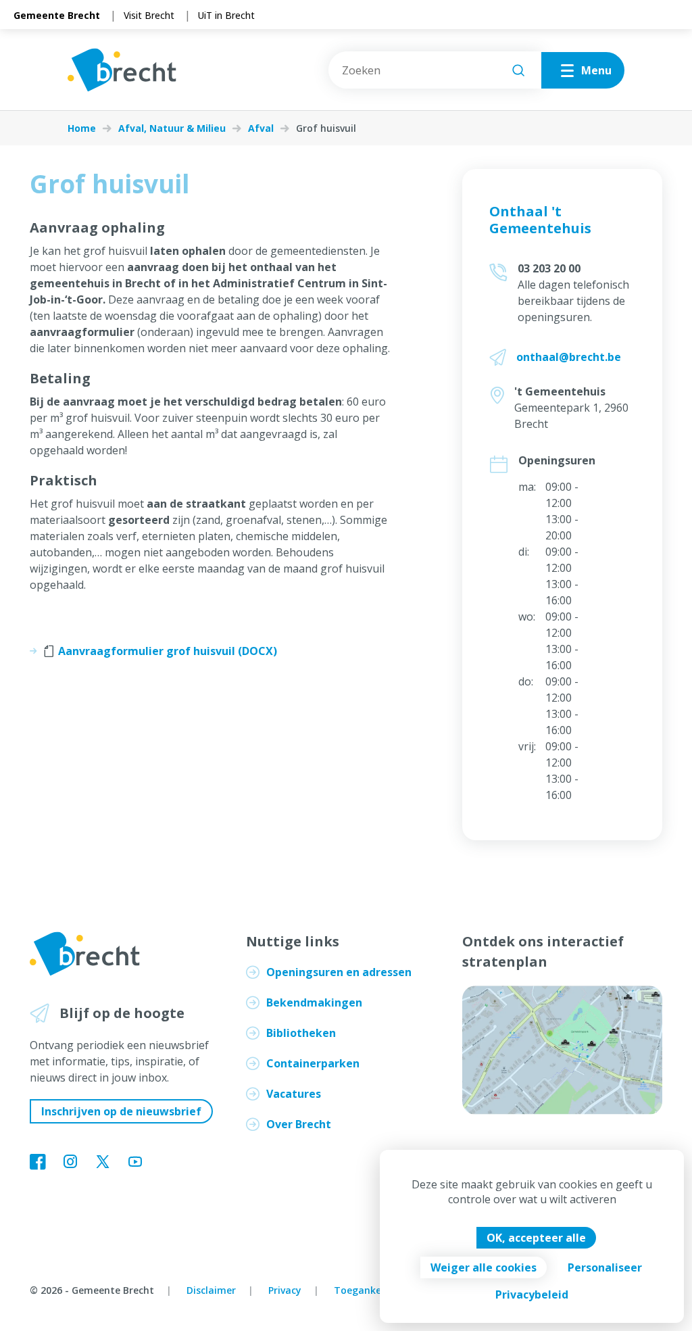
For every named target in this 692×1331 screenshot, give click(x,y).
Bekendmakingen (314, 1002)
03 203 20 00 (549, 268)
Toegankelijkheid (374, 1290)
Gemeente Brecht (57, 15)
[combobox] (434, 70)
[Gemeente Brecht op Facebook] (38, 1163)
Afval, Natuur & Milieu (172, 128)
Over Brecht (298, 1124)
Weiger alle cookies (483, 1267)
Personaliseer (605, 1267)
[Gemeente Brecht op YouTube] (135, 1163)
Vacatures (293, 1093)
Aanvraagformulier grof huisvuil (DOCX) (167, 651)
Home (82, 128)
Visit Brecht (149, 15)
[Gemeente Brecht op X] (103, 1163)
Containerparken (313, 1063)
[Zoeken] (518, 70)
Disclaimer (211, 1290)
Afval (261, 128)
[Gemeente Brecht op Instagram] (70, 1163)
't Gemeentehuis (560, 391)
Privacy (284, 1290)
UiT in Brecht (226, 15)
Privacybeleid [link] (531, 1294)
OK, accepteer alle (536, 1237)
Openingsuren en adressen (339, 972)
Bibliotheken (301, 1033)
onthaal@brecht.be (568, 357)
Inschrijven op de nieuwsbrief (121, 1111)
